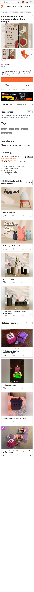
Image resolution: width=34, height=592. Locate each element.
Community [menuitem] (27, 6)
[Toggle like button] (4, 216)
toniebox (4, 129)
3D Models (5, 12)
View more (29, 182)
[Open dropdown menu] (32, 16)
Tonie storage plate (9, 385)
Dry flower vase (8, 279)
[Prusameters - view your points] (23, 2)
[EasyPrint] (19, 2)
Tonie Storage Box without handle (14, 418)
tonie (17, 129)
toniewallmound (6, 133)
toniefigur (24, 129)
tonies (11, 129)
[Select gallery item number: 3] (18, 242)
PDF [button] (30, 111)
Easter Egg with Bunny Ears (12, 246)
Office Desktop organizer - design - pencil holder (15, 312)
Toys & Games (14, 12)
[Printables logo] (2, 6)
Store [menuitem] (14, 6)
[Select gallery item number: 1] (15, 242)
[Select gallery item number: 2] (17, 308)
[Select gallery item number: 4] (19, 381)
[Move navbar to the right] (32, 6)
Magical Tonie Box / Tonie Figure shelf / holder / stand (17, 451)
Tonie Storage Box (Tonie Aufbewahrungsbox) (11, 352)
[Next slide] (31, 54)
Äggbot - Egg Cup (9, 212)
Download (17, 80)
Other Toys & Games (26, 12)
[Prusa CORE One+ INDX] (17, 96)
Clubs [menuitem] (20, 6)
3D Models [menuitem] (8, 6)
